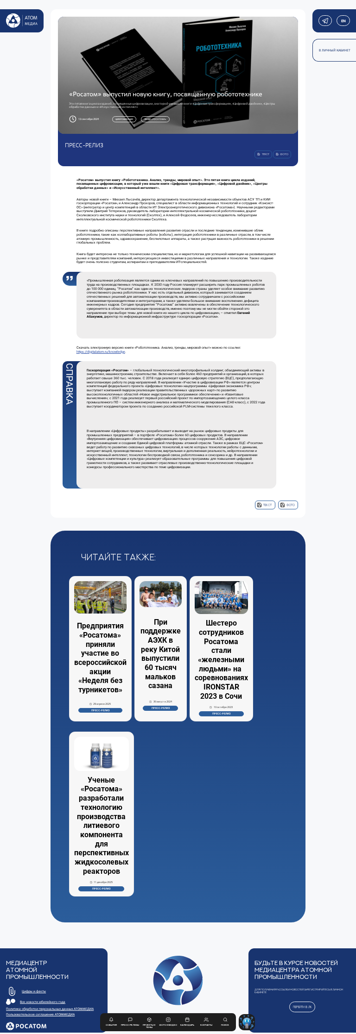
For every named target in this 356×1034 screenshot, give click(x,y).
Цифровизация (124, 119)
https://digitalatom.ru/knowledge (100, 352)
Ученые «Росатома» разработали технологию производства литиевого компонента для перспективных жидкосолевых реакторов (101, 826)
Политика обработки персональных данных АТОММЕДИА (50, 1009)
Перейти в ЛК (302, 1007)
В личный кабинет (334, 50)
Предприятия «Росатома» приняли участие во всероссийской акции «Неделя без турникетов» (100, 657)
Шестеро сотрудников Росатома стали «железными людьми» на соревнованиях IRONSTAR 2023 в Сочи (221, 660)
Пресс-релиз (100, 710)
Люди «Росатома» (155, 119)
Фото (290, 505)
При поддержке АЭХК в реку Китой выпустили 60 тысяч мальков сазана (160, 654)
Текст (267, 505)
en (343, 21)
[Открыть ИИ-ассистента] (247, 1022)
